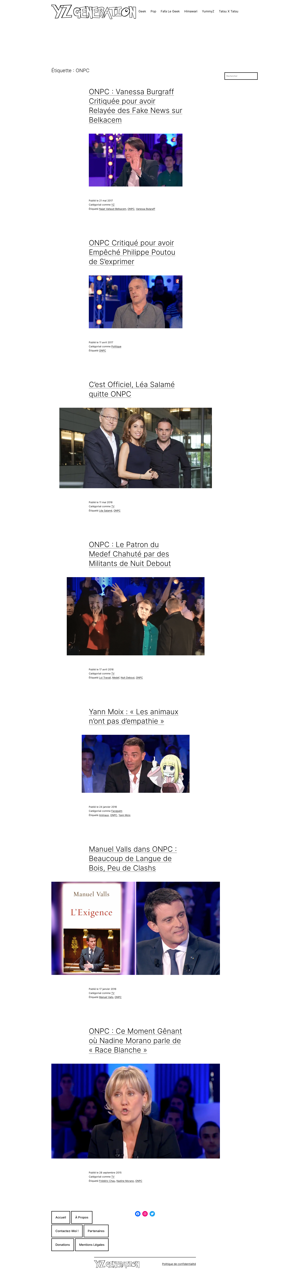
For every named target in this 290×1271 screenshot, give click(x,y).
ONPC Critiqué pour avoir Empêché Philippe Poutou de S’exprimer (132, 252)
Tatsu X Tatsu (228, 11)
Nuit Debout (128, 677)
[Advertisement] (145, 45)
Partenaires (96, 1231)
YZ (112, 204)
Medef (115, 677)
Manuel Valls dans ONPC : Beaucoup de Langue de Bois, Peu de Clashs (133, 858)
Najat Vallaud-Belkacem (112, 208)
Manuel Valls (106, 997)
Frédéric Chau (107, 1180)
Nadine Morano (125, 1180)
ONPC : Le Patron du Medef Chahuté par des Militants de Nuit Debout (130, 554)
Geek (142, 11)
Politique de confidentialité (179, 1264)
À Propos (81, 1217)
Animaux (104, 815)
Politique (116, 346)
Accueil (60, 1217)
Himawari (190, 11)
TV (112, 506)
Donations (62, 1245)
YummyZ (208, 11)
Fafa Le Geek (170, 11)
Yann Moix (124, 815)
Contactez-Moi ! (67, 1231)
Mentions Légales (92, 1245)
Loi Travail (105, 677)
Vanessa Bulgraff (145, 208)
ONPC (131, 208)
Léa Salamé (105, 510)
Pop (153, 11)
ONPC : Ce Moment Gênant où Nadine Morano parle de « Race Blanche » (135, 1040)
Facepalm (116, 810)
